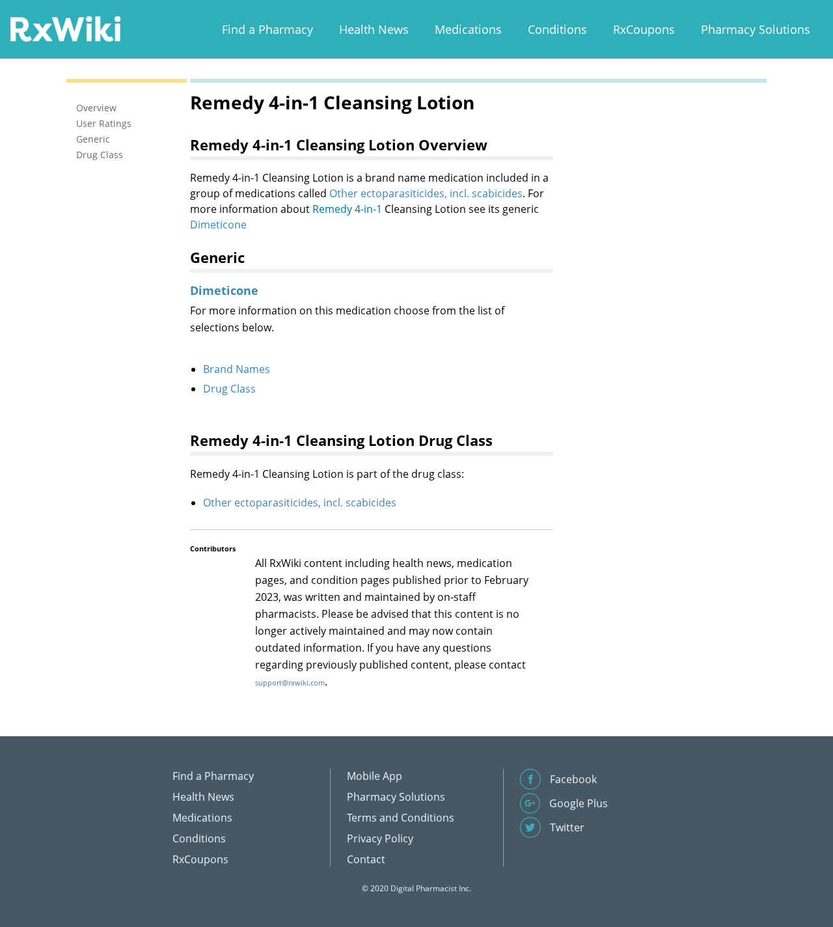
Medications (468, 29)
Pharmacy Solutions (755, 29)
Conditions (557, 29)
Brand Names (236, 369)
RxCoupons (644, 29)
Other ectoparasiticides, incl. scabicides (426, 193)
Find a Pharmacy (267, 29)
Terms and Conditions (400, 817)
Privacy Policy (380, 838)
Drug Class (229, 388)
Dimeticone (218, 224)
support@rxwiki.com (290, 682)
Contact (366, 859)
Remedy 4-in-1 (347, 209)
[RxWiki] (65, 28)
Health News (374, 29)
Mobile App (374, 776)
